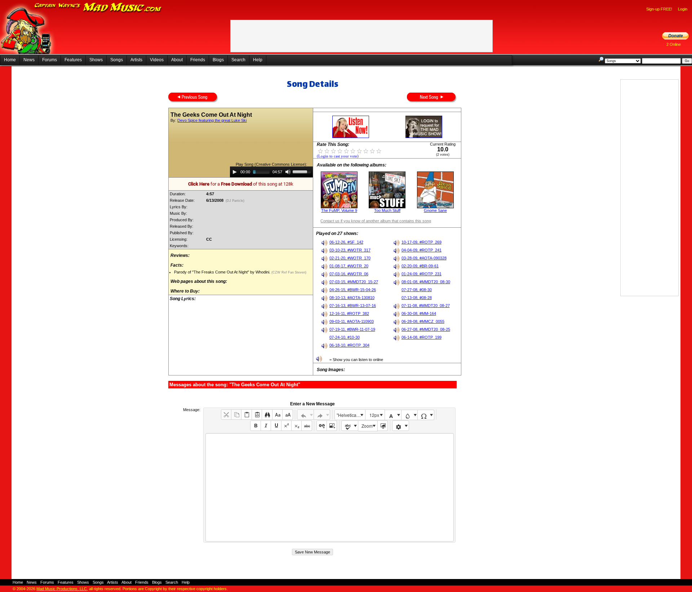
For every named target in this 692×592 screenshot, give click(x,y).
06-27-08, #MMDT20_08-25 (426, 329)
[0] (320, 150)
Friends (197, 59)
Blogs (218, 59)
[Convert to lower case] (277, 414)
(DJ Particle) (235, 200)
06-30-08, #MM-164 (419, 313)
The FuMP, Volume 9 (339, 210)
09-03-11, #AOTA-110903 (351, 321)
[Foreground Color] (393, 415)
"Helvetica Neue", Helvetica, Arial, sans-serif (351, 415)
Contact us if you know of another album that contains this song (375, 221)
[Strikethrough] (306, 426)
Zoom (367, 426)
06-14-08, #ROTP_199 (422, 337)
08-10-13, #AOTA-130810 (351, 297)
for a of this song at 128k (240, 184)
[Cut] (226, 414)
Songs (116, 59)
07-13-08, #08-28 (417, 297)
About (177, 59)
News (29, 59)
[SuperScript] (286, 426)
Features (73, 59)
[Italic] (266, 426)
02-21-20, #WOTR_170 (350, 258)
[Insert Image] (332, 426)
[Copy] (236, 414)
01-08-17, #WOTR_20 (348, 266)
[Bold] (255, 426)
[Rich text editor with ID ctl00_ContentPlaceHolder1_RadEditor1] (329, 487)
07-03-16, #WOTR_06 (348, 274)
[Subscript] (296, 426)
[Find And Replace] (267, 414)
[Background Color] (410, 415)
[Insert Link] (322, 426)
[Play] (235, 172)
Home (10, 59)
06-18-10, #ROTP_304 (349, 345)
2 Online (673, 44)
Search (238, 59)
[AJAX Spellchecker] (350, 426)
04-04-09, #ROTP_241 (422, 250)
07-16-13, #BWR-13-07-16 (352, 305)
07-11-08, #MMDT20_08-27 (426, 305)
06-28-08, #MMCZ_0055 (423, 321)
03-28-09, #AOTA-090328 (424, 258)
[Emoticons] (400, 426)
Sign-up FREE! (659, 9)
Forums (49, 59)
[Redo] (322, 414)
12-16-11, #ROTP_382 (349, 313)
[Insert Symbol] (426, 415)
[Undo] (305, 414)
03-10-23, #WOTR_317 (350, 250)
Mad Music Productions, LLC (61, 589)
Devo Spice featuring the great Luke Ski (212, 120)
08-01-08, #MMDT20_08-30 (426, 282)
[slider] (303, 171)
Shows (96, 59)
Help (257, 59)
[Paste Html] (257, 414)
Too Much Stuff (387, 210)
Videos (157, 59)
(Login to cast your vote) (338, 156)
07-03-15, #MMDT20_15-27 (353, 282)
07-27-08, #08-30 (417, 290)
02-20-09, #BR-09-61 (420, 266)
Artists (136, 59)
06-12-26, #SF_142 (346, 242)
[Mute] (288, 172)
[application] (271, 171)
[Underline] (276, 426)
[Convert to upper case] (287, 414)
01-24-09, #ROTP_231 (422, 274)
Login (682, 9)
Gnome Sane (435, 210)
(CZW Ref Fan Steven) (288, 272)
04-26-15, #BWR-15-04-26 (352, 290)
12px (374, 415)
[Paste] (246, 414)
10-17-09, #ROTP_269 (422, 242)
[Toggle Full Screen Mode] (382, 426)
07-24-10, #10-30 (344, 337)
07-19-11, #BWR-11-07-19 (352, 329)
